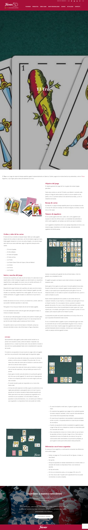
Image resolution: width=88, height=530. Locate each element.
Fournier (28, 6)
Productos (35, 6)
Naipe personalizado (53, 6)
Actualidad (70, 6)
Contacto (77, 6)
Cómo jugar (43, 6)
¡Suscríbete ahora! (43, 516)
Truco (83, 176)
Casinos (63, 6)
